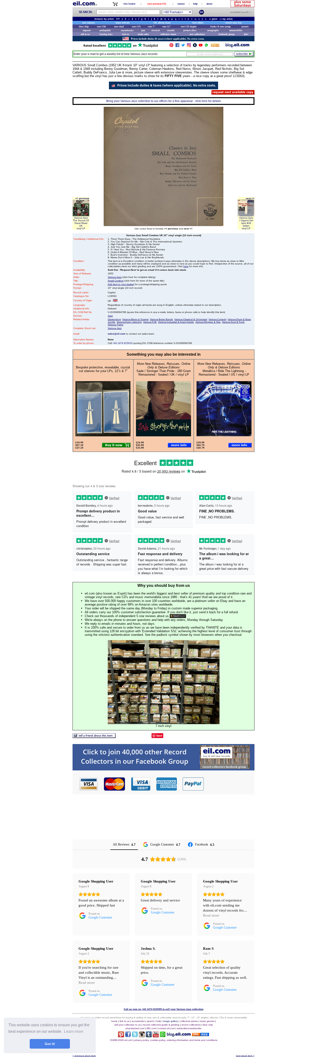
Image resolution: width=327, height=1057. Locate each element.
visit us (125, 34)
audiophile (105, 30)
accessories (138, 1021)
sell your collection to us (127, 1024)
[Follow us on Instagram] (189, 46)
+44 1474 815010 (123, 343)
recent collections (191, 1024)
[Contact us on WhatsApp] (206, 46)
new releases (88, 22)
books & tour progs (220, 26)
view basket (129, 3)
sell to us (85, 34)
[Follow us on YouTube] (201, 46)
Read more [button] (211, 915)
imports (87, 30)
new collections (197, 34)
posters (245, 26)
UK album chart (161, 22)
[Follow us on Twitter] (183, 46)
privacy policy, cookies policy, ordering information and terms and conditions (175, 1040)
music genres (207, 1021)
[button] (229, 784)
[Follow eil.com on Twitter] (135, 1036)
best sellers (197, 22)
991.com (151, 1028)
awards (171, 30)
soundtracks (127, 30)
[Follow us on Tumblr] (195, 46)
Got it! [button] (50, 1044)
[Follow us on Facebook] (177, 46)
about (209, 3)
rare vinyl (119, 26)
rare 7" (151, 26)
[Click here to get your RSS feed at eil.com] (215, 46)
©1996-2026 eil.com (121, 1040)
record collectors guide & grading (161, 1024)
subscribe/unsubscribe (189, 1028)
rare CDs (101, 26)
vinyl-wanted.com (134, 1028)
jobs (246, 34)
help (195, 3)
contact (181, 3)
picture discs (189, 30)
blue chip (84, 26)
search (150, 1021)
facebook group (227, 34)
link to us (125, 1021)
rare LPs (136, 26)
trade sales (143, 34)
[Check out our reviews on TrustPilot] (178, 616)
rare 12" (166, 26)
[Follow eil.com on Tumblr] (149, 1036)
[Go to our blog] (237, 46)
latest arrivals (123, 22)
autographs (213, 30)
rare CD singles (189, 26)
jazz (143, 30)
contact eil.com (166, 1028)
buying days (106, 34)
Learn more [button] (73, 1031)
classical (155, 30)
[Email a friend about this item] (94, 737)
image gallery (170, 1021)
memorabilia (235, 30)
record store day (233, 22)
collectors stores (168, 34)
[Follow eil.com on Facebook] (128, 1036)
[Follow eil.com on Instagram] (142, 1036)
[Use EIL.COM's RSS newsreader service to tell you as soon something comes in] (200, 1035)
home (114, 1021)
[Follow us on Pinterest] (171, 46)
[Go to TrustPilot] (120, 47)
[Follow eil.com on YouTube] (156, 1036)
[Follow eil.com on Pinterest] (121, 1036)
